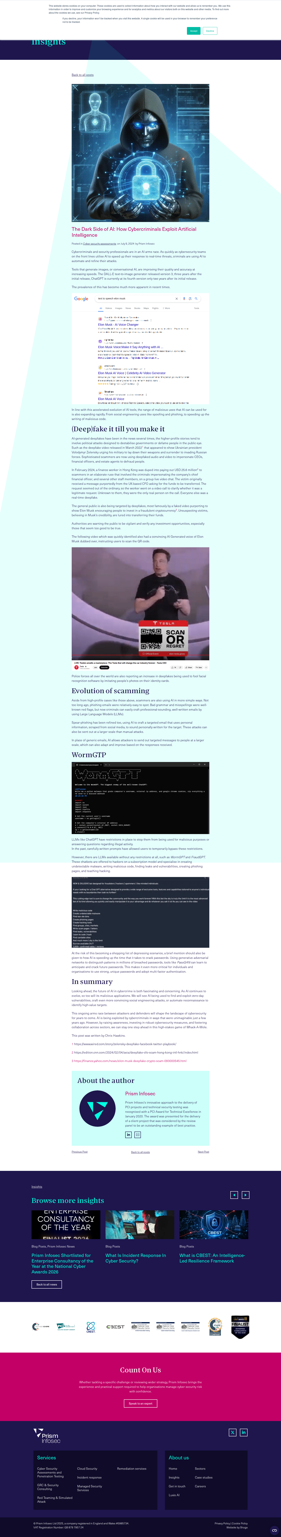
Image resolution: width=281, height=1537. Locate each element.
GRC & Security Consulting (47, 1487)
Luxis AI (174, 1495)
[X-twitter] (232, 1432)
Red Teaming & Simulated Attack (54, 1499)
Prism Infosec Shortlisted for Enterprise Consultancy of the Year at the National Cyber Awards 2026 (62, 1263)
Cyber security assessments (99, 243)
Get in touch (177, 1486)
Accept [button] (193, 30)
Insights (37, 1186)
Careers (200, 1486)
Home (173, 1468)
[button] (234, 1195)
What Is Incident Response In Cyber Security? (136, 1258)
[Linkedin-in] (244, 1432)
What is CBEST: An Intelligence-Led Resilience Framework (212, 1258)
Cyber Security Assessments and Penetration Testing (50, 1472)
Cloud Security (87, 1468)
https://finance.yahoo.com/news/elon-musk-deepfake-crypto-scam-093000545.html (130, 1061)
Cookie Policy (240, 1523)
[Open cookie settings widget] (274, 1530)
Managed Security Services (89, 1488)
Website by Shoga (237, 1527)
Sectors (200, 1468)
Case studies (204, 1477)
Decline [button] (210, 30)
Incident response (89, 1477)
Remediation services (131, 1468)
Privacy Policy (222, 1523)
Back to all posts (83, 75)
